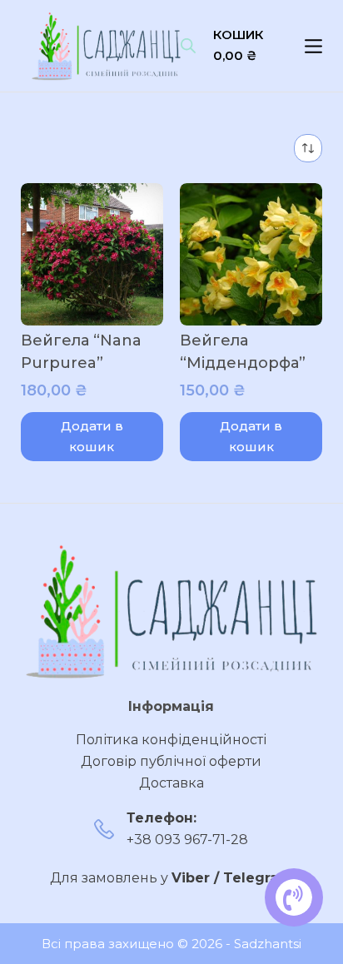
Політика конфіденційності (171, 740)
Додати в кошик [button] (92, 436)
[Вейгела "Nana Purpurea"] (92, 254)
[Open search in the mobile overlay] (188, 45)
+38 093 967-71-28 (187, 839)
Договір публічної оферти (171, 761)
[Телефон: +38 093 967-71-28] (104, 829)
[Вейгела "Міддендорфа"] (251, 254)
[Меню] (313, 46)
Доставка (171, 783)
